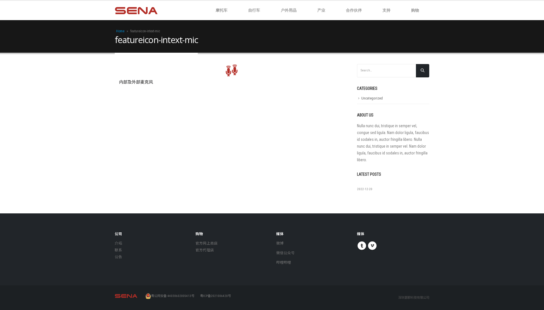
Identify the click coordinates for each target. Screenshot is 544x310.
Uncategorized (372, 98)
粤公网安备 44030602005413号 (172, 296)
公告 (118, 257)
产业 (321, 10)
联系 (118, 250)
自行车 (254, 10)
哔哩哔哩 (283, 262)
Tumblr (362, 245)
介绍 (118, 243)
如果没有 (365, 184)
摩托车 (222, 10)
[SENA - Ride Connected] (136, 10)
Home (120, 31)
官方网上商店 (207, 243)
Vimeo (372, 245)
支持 (386, 10)
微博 (280, 243)
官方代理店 (205, 250)
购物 (415, 10)
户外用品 (289, 10)
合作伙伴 (354, 10)
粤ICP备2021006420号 (215, 296)
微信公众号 (285, 253)
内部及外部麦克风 (136, 82)
